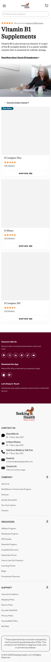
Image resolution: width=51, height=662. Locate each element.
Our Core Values (8, 505)
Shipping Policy (7, 599)
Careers (4, 510)
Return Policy (7, 605)
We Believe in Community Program (16, 489)
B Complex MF (12, 303)
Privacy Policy (7, 615)
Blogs (3, 571)
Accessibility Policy (9, 621)
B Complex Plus (12, 158)
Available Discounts (9, 549)
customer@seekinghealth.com (19, 461)
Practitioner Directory (10, 576)
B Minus (8, 230)
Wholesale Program (9, 533)
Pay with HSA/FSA (9, 610)
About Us (5, 483)
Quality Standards (9, 500)
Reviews (5, 494)
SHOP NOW (25, 173)
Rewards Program (9, 544)
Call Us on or (19, 450)
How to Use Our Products (12, 560)
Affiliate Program (8, 528)
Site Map (5, 626)
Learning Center (8, 565)
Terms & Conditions (9, 594)
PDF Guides (6, 539)
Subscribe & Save (9, 555)
